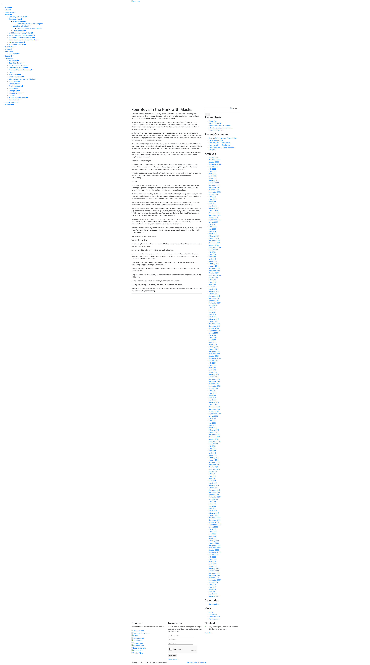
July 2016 (212, 335)
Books (7, 14)
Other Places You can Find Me (219, 126)
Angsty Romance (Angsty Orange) (21, 35)
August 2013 (213, 416)
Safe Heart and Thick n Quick (226, 138)
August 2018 (213, 277)
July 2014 (212, 391)
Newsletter (9, 47)
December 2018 (214, 268)
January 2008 (214, 571)
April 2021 (212, 204)
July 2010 (212, 501)
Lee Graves (213, 140)
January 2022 (214, 183)
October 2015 (214, 356)
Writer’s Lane (10, 12)
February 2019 (214, 264)
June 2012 (212, 448)
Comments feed (214, 617)
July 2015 (212, 363)
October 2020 (214, 217)
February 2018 (214, 291)
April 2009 (212, 536)
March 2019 (213, 261)
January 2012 (213, 460)
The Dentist (226, 143)
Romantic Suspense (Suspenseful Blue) (23, 40)
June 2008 (212, 559)
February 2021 (214, 208)
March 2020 (213, 234)
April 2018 (212, 287)
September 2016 (215, 331)
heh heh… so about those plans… (221, 128)
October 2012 (214, 439)
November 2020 (215, 215)
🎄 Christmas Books (16, 42)
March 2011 (213, 483)
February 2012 (214, 458)
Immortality (13, 84)
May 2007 (212, 589)
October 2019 (214, 245)
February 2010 (214, 513)
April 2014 (212, 398)
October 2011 (213, 467)
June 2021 (212, 199)
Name (11, 72)
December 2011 (214, 462)
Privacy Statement (173, 659)
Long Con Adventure (20, 26)
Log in (211, 612)
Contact (8, 104)
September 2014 (215, 386)
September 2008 (215, 552)
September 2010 (215, 497)
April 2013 (212, 425)
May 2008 (212, 562)
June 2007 (212, 587)
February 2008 (214, 568)
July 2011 (212, 474)
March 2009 (213, 538)
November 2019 (214, 243)
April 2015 (212, 370)
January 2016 (213, 349)
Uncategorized (214, 604)
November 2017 (214, 298)
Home (7, 7)
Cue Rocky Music (215, 123)
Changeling (13, 91)
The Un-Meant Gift (16, 77)
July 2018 (212, 280)
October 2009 (214, 522)
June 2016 (212, 338)
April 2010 (212, 508)
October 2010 (214, 495)
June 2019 (212, 254)
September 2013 (215, 414)
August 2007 (213, 582)
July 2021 (212, 197)
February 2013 (214, 430)
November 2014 (214, 381)
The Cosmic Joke (15, 86)
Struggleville (13, 74)
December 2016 (214, 324)
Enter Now (208, 633)
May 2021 (212, 201)
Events (7, 51)
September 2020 (215, 220)
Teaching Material (11, 102)
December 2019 (214, 241)
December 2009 (214, 518)
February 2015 (214, 374)
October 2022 (214, 162)
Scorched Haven (15, 63)
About (7, 10)
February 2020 (214, 236)
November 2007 (214, 575)
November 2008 (215, 548)
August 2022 (213, 167)
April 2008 (212, 564)
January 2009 (214, 543)
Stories (7, 58)
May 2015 (212, 368)
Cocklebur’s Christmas (17, 68)
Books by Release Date (17, 17)
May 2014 (212, 395)
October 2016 (214, 328)
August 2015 (213, 361)
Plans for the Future (216, 130)
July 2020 (212, 224)
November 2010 (214, 492)
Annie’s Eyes (13, 100)
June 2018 (212, 282)
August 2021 (213, 194)
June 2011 (212, 476)
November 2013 (214, 409)
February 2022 (214, 180)
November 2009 (215, 520)
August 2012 (213, 444)
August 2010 (213, 499)
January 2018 (213, 294)
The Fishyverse (18, 21)
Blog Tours (13, 54)
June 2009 (212, 532)
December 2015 (214, 351)
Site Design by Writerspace (196, 662)
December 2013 (214, 407)
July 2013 (212, 418)
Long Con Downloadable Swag (28, 28)
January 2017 (213, 321)
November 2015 (214, 354)
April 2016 (212, 342)
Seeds (11, 95)
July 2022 (212, 169)
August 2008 (213, 555)
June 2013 (212, 421)
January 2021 (213, 210)
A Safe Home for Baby (17, 98)
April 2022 (212, 176)
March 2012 (213, 455)
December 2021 (214, 185)
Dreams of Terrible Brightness (20, 70)
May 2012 (212, 451)
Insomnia (12, 88)
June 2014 (212, 393)
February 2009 (214, 541)
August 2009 (213, 527)
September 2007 (215, 580)
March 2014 (213, 400)
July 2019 (212, 252)
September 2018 (215, 275)
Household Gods (15, 93)
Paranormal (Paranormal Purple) (20, 37)
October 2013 (214, 411)
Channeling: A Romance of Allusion (22, 79)
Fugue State (213, 121)
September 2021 (215, 192)
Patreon (8, 56)
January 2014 (213, 404)
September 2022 (215, 164)
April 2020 (212, 231)
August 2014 (213, 388)
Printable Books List (16, 44)
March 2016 (213, 344)
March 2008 (213, 566)
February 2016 (214, 347)
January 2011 (213, 488)
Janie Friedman (214, 147)
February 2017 (214, 319)
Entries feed (213, 614)
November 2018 (214, 271)
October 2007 (214, 578)
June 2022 (212, 171)
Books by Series (15, 19)
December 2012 (214, 435)
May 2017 (212, 312)
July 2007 (212, 585)
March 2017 (213, 317)
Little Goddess (18, 31)
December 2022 (214, 160)
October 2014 (214, 384)
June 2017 (212, 310)
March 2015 (213, 372)
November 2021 (214, 187)
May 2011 (212, 478)
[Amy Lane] (136, 1)
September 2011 (214, 469)
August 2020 (213, 222)
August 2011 (213, 471)
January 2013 (213, 432)
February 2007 (214, 596)
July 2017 (212, 307)
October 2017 (214, 301)
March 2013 (213, 428)
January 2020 (214, 238)
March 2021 (213, 206)
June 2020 (212, 227)
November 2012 (214, 437)
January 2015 (213, 377)
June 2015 (212, 365)
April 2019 (212, 259)
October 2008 (214, 550)
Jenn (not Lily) (214, 143)
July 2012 (212, 446)
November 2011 (214, 465)
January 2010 (213, 515)
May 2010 (212, 506)
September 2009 (215, 525)
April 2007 (212, 592)
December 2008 (214, 545)
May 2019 (212, 257)
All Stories (13, 61)
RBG (221, 140)
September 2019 (215, 247)
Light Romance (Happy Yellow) (20, 33)
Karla (210, 138)
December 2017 (214, 296)
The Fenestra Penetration (18, 65)
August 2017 (213, 305)
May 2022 (212, 174)
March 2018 (213, 289)
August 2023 (213, 157)
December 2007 (214, 573)
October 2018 (214, 273)
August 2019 (213, 250)
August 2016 (213, 333)
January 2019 (213, 266)
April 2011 (212, 481)
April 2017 (212, 314)
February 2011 (214, 485)
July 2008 (212, 557)
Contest (8, 49)
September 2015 (215, 358)
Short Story (13, 81)
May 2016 (212, 340)
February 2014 (214, 402)
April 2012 (212, 453)
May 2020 (212, 229)
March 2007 (213, 594)
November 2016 (214, 326)
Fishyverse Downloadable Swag (28, 24)
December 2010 (214, 490)
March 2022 (213, 178)
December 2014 (214, 379)
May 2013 (212, 423)
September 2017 (215, 303)
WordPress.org (214, 619)
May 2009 (212, 534)
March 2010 (213, 511)
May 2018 (212, 284)
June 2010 (212, 504)
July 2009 (212, 529)
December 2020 (214, 213)
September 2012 (215, 441)
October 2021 (214, 190)
